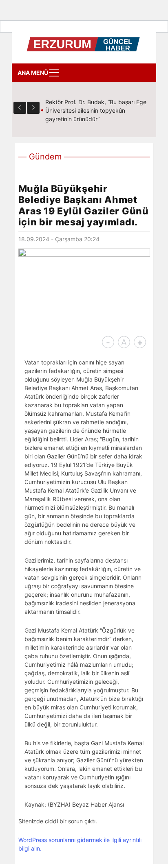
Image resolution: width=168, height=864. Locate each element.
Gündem (45, 156)
